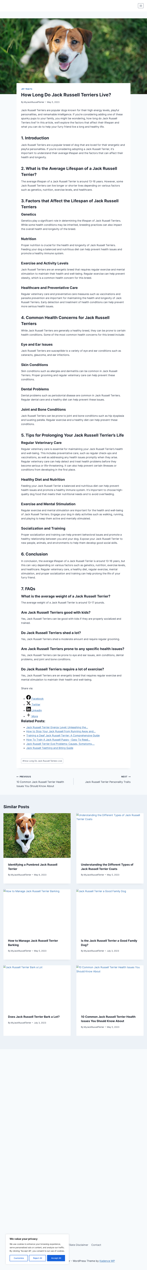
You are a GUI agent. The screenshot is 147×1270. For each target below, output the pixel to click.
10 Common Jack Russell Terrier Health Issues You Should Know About (40, 781)
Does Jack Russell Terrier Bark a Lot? (34, 1016)
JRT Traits (26, 89)
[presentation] (37, 835)
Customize (19, 1258)
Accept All (56, 1258)
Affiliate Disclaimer (77, 1244)
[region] (37, 1249)
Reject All (37, 1258)
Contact (96, 1244)
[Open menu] (141, 5)
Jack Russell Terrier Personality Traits (107, 779)
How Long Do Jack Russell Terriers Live (42, 761)
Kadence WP (107, 1260)
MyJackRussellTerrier (34, 102)
